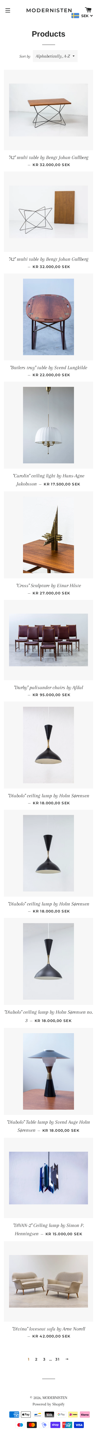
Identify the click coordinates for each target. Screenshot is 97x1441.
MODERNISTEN (48, 10)
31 (57, 1359)
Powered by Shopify (49, 1404)
